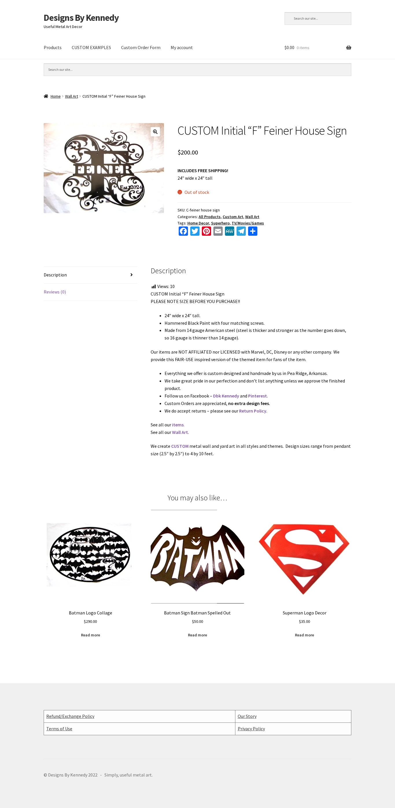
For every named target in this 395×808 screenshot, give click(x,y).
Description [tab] (55, 275)
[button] (155, 131)
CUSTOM (180, 446)
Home (56, 96)
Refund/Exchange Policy (70, 716)
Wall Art (71, 96)
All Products (210, 216)
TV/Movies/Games (248, 223)
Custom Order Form (140, 47)
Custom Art (233, 216)
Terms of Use (59, 728)
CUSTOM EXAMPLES (91, 47)
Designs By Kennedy (81, 17)
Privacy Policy (251, 728)
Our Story (247, 716)
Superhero (220, 223)
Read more (90, 635)
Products (53, 47)
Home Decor (198, 223)
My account (182, 47)
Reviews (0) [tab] (55, 292)
